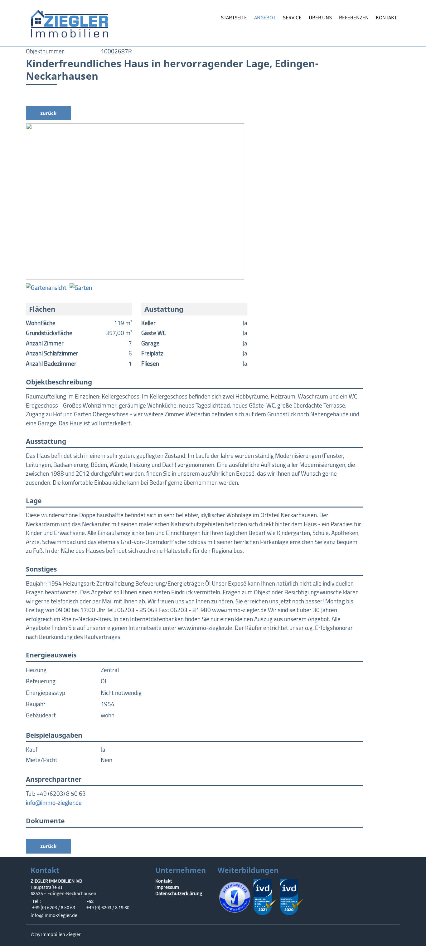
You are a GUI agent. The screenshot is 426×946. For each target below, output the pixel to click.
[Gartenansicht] (46, 287)
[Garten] (81, 287)
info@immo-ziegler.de (54, 802)
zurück (48, 113)
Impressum (167, 887)
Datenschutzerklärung (178, 893)
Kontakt (163, 881)
